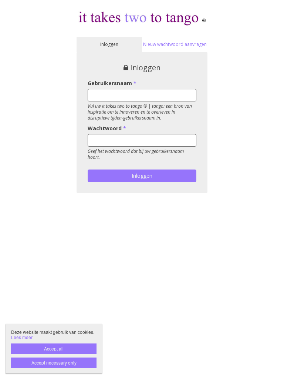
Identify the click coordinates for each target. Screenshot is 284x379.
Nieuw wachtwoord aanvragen (175, 44)
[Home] (142, 17)
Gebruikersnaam (112, 83)
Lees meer (22, 337)
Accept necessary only (54, 362)
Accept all (54, 348)
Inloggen (109, 44)
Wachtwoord (107, 128)
